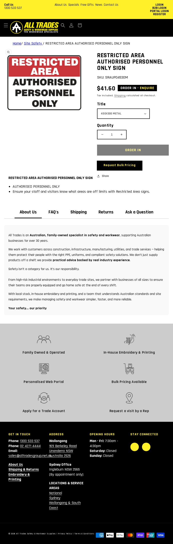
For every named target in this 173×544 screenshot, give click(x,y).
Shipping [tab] (78, 212)
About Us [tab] (28, 212)
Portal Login (159, 11)
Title (101, 104)
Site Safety (33, 43)
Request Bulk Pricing (120, 165)
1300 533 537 (13, 7)
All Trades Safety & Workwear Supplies (36, 533)
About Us (61, 5)
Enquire (147, 88)
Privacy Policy (65, 533)
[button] (6, 25)
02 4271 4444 (30, 446)
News (98, 5)
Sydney (54, 497)
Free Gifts (87, 5)
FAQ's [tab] (54, 212)
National (55, 493)
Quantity (105, 125)
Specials (73, 5)
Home (17, 43)
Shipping (120, 95)
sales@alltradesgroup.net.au (30, 455)
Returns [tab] (106, 212)
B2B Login (159, 8)
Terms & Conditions (84, 533)
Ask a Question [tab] (139, 212)
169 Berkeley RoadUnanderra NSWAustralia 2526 (63, 451)
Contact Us (111, 5)
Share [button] (105, 176)
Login (159, 5)
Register (159, 14)
